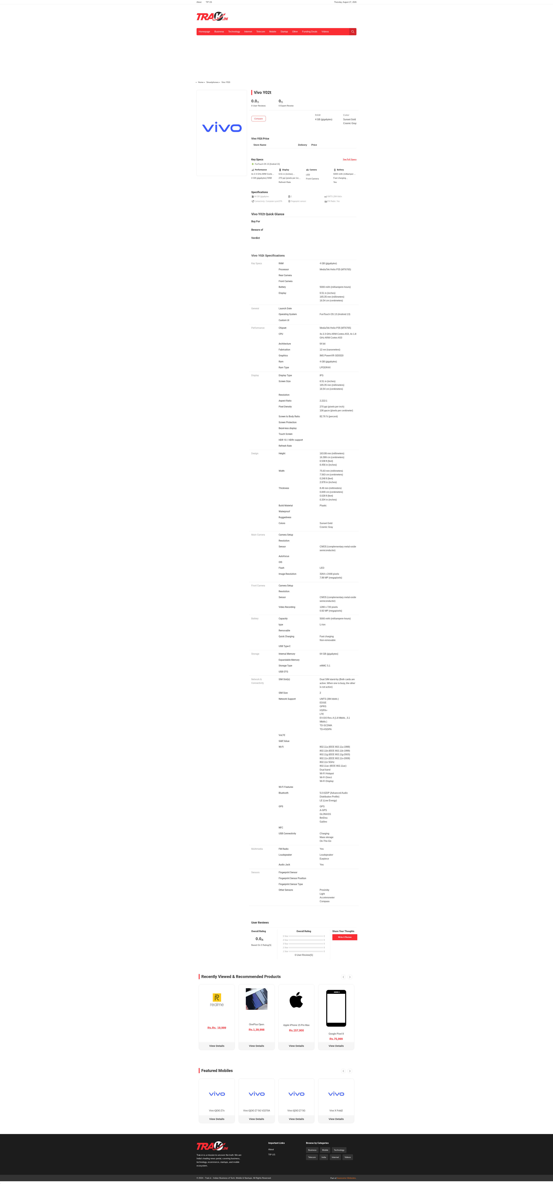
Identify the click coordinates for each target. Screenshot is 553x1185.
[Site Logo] (212, 16)
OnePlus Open (256, 1024)
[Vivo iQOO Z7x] (217, 1093)
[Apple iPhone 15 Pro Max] (296, 999)
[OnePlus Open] (257, 999)
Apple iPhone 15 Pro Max (296, 1025)
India (324, 1157)
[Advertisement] (304, 15)
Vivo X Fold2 (336, 1110)
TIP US (209, 2)
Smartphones (212, 82)
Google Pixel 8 (336, 1034)
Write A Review (345, 937)
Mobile (272, 31)
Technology (234, 31)
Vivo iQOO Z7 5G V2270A (256, 1110)
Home (200, 82)
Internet (248, 31)
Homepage (204, 31)
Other (295, 31)
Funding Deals (309, 31)
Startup (284, 31)
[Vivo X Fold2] (336, 1093)
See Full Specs (349, 159)
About (199, 2)
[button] (343, 977)
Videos (325, 31)
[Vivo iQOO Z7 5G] (296, 1093)
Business (219, 31)
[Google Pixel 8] (336, 1008)
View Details (216, 1045)
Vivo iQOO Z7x (217, 1110)
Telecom (260, 31)
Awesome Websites (346, 1178)
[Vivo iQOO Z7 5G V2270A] (257, 1093)
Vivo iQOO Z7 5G (296, 1110)
